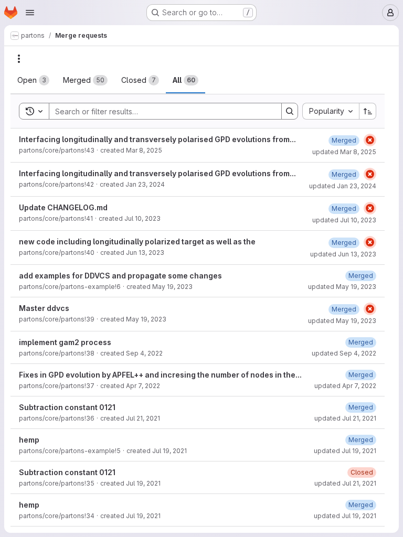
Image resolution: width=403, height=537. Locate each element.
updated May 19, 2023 (342, 287)
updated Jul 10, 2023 (344, 220)
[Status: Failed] (370, 140)
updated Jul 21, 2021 (345, 418)
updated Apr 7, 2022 (345, 386)
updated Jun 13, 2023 (343, 254)
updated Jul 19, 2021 (345, 451)
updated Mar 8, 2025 (344, 152)
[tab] (33, 80)
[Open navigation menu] (30, 12)
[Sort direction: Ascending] (367, 111)
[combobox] (330, 111)
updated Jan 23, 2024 (342, 186)
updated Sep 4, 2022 (344, 353)
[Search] (289, 111)
